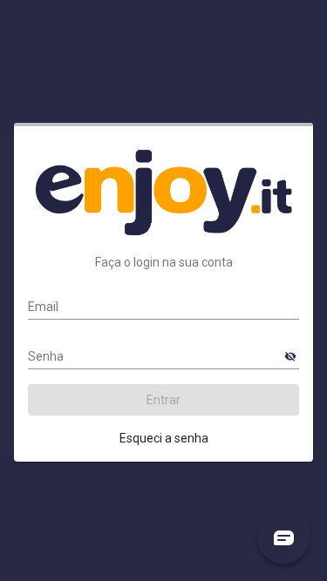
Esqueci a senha (163, 438)
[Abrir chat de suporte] (283, 537)
